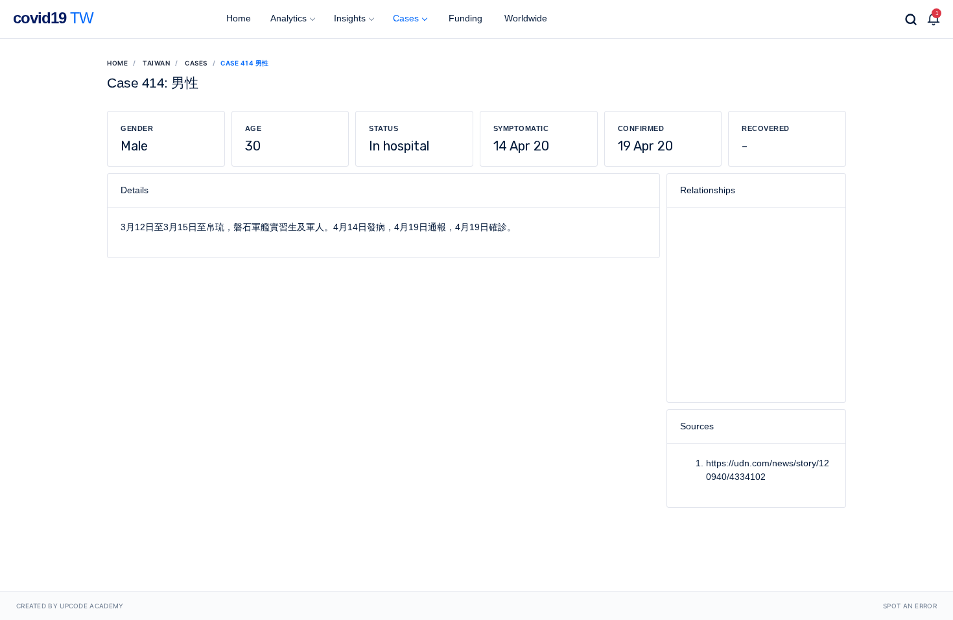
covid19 (53, 18)
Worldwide (524, 18)
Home (237, 18)
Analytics (288, 18)
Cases (406, 18)
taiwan (156, 63)
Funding (464, 18)
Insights (350, 18)
